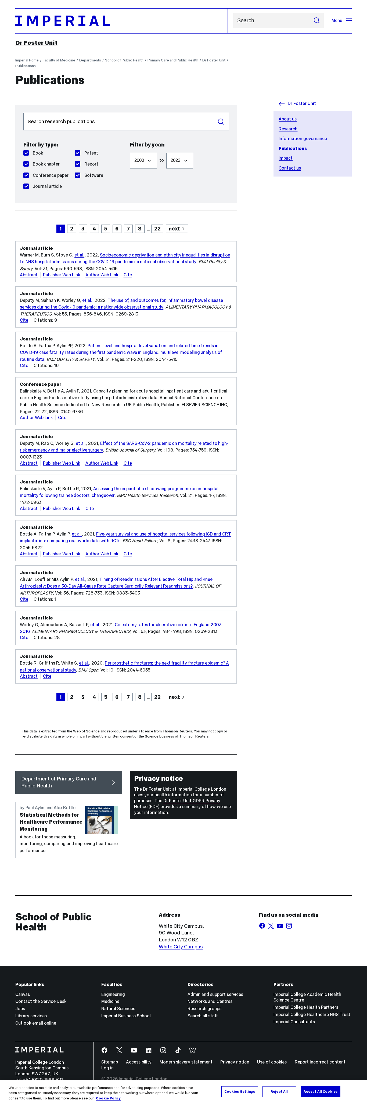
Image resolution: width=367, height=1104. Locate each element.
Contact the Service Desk (40, 1001)
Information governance (303, 138)
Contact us (290, 168)
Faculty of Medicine (59, 60)
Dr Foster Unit (36, 42)
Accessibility (139, 1062)
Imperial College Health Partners (306, 1007)
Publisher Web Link (61, 275)
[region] (183, 1092)
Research (288, 129)
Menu (337, 20)
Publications (25, 65)
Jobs (20, 1008)
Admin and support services (215, 994)
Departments (90, 60)
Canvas (22, 994)
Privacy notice (234, 1062)
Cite (128, 275)
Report (91, 164)
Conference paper (51, 175)
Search (221, 121)
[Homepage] (121, 21)
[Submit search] (317, 20)
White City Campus (181, 946)
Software (93, 175)
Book (38, 153)
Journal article (47, 186)
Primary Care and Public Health (172, 60)
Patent (91, 153)
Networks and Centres (210, 1001)
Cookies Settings (239, 1091)
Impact (286, 158)
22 (157, 228)
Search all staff (203, 1016)
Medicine (110, 1001)
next (174, 228)
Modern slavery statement (186, 1062)
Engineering (113, 994)
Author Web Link (101, 275)
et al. (79, 255)
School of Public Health (124, 60)
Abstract (29, 275)
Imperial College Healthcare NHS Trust (312, 1014)
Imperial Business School (126, 1016)
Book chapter (46, 164)
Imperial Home (27, 60)
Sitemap (109, 1062)
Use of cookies (272, 1062)
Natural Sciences (118, 1008)
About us (288, 119)
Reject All (279, 1091)
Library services (31, 1016)
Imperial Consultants (294, 1022)
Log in (107, 1068)
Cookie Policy (108, 1098)
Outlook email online (35, 1023)
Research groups (204, 1008)
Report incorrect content (320, 1062)
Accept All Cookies (320, 1091)
